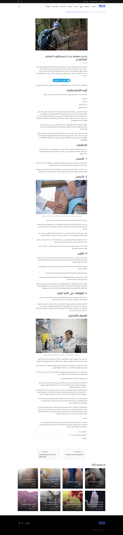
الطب (81, 6)
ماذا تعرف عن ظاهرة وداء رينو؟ (73, 483)
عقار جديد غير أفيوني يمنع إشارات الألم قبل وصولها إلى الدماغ (73, 504)
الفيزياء (76, 6)
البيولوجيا (48, 6)
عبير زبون (77, 509)
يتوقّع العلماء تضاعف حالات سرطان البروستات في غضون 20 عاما (50, 481)
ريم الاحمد (32, 486)
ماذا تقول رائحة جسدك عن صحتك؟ (74, 454)
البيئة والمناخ (55, 6)
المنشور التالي (45, 452)
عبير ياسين (99, 486)
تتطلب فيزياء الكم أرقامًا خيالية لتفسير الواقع (47, 455)
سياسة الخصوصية (94, 1)
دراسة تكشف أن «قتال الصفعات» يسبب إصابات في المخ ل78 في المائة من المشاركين (95, 505)
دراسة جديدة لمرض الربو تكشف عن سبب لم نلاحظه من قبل (29, 481)
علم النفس (62, 6)
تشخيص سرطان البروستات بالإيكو (29, 505)
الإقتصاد (94, 6)
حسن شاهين (54, 486)
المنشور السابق (77, 452)
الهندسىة (70, 6)
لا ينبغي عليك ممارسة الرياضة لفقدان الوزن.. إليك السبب (51, 504)
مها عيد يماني (53, 509)
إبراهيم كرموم (99, 509)
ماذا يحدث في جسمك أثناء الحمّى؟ (96, 483)
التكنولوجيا (86, 6)
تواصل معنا (85, 1)
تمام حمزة (77, 486)
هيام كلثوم (32, 509)
